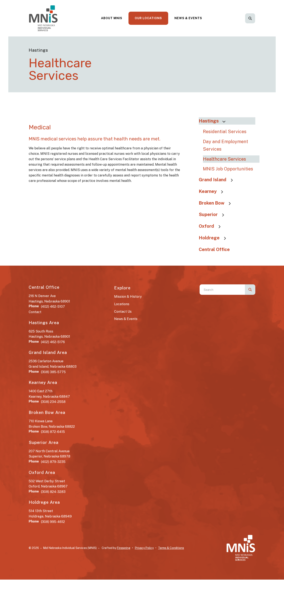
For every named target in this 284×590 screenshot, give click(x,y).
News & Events (188, 18)
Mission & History (128, 297)
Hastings (209, 121)
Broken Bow (211, 203)
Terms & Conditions (171, 548)
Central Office (214, 249)
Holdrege (209, 237)
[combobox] (255, 18)
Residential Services (224, 131)
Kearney (208, 191)
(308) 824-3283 (53, 492)
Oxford (206, 226)
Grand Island (212, 179)
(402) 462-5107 (53, 307)
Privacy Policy (144, 548)
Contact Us (123, 312)
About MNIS (111, 18)
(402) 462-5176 (53, 342)
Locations (121, 304)
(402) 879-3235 (53, 462)
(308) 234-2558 (53, 402)
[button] (250, 18)
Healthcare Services (224, 159)
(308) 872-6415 (53, 432)
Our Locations (148, 18)
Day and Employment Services (225, 145)
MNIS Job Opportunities (228, 168)
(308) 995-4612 (53, 522)
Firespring (123, 548)
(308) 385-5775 (53, 372)
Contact (35, 312)
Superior (208, 214)
